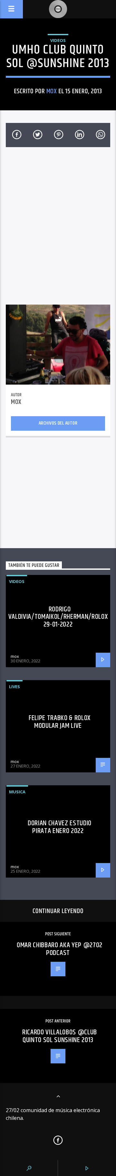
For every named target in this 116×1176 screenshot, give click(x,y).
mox (51, 91)
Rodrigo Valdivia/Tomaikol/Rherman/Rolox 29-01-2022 (58, 617)
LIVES (14, 686)
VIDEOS (58, 40)
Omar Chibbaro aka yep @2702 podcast (59, 949)
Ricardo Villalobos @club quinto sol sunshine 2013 (59, 1036)
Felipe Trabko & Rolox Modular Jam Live (60, 721)
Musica (17, 792)
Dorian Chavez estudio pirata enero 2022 (60, 827)
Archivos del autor (58, 423)
